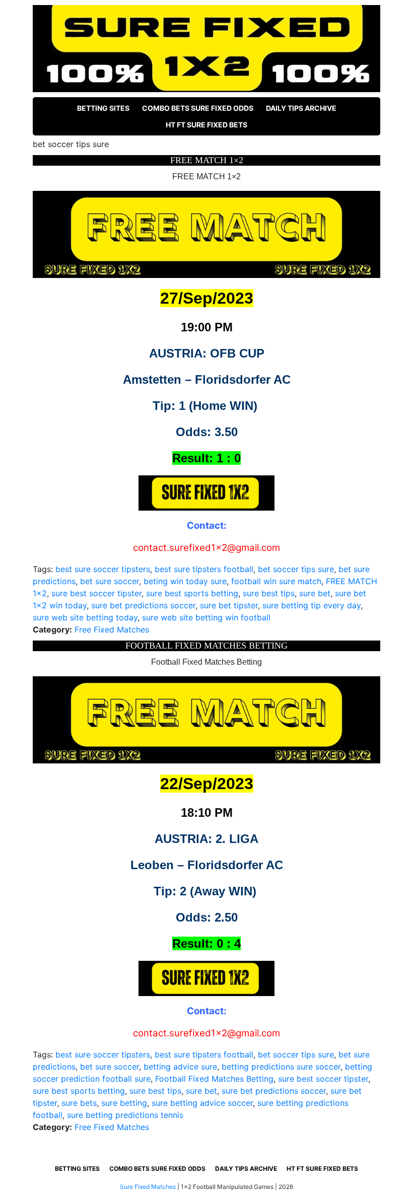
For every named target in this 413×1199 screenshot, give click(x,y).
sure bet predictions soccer (143, 605)
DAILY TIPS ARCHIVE (301, 108)
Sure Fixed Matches (148, 1186)
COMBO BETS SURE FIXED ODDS (197, 108)
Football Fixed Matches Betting (214, 1079)
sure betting (124, 1103)
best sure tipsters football (204, 569)
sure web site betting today (85, 617)
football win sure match (276, 581)
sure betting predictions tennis (125, 1115)
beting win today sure (185, 581)
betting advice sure (180, 1067)
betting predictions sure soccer (281, 1067)
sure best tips (269, 593)
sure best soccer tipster (96, 593)
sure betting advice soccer (202, 1103)
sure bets (79, 1103)
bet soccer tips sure (296, 569)
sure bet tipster (229, 605)
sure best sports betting (192, 593)
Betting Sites (103, 108)
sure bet (314, 593)
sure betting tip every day (311, 605)
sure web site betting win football (206, 617)
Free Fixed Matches (112, 629)
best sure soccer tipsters (102, 569)
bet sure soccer (109, 581)
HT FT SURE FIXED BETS (206, 124)
